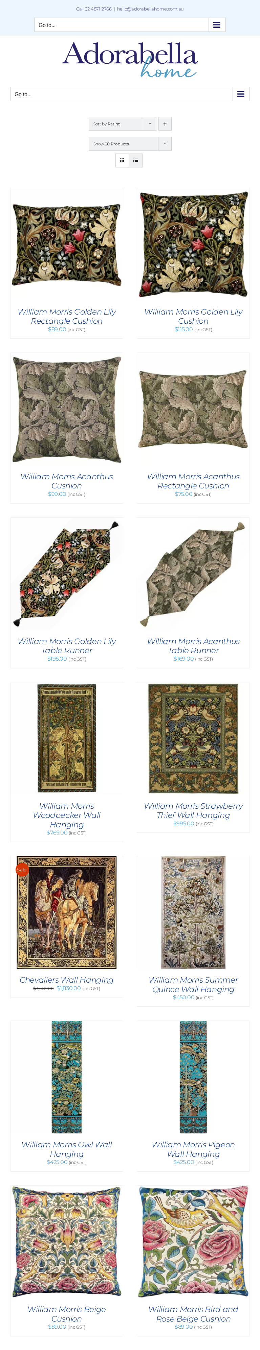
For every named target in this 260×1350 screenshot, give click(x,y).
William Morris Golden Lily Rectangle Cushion (66, 316)
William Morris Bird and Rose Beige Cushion (193, 1314)
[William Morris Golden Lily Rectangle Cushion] (66, 191)
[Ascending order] (165, 124)
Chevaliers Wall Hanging (67, 980)
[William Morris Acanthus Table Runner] (193, 521)
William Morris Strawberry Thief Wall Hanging (193, 810)
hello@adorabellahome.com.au (150, 9)
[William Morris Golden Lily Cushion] (193, 191)
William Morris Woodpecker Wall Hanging (67, 815)
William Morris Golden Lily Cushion (193, 316)
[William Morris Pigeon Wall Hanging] (193, 1024)
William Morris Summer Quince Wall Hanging (193, 984)
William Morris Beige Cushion (66, 1314)
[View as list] (135, 160)
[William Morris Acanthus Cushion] (66, 356)
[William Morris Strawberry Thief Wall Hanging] (193, 685)
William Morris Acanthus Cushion (66, 481)
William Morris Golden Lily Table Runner (66, 646)
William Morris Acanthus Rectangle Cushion (193, 481)
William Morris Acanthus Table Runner (193, 646)
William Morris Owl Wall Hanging (66, 1149)
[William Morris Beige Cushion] (66, 1189)
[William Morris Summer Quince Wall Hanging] (193, 859)
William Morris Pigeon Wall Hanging (193, 1149)
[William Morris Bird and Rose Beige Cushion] (193, 1189)
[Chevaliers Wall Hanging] (66, 859)
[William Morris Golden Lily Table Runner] (66, 521)
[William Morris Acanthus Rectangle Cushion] (193, 356)
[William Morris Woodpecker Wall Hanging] (66, 685)
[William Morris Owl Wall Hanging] (66, 1024)
